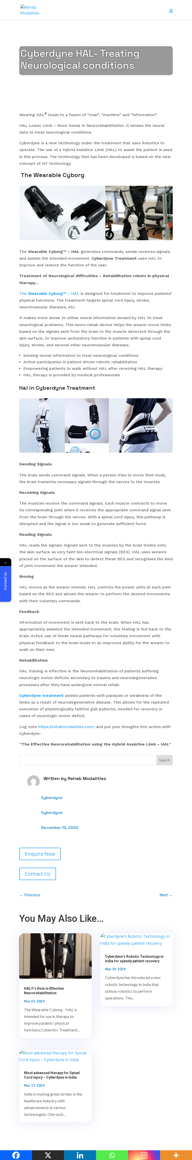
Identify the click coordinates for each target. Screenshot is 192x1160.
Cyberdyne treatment (41, 695)
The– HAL (49, 293)
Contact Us (37, 873)
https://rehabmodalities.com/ (66, 726)
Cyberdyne (51, 797)
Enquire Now (40, 853)
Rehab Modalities (87, 778)
